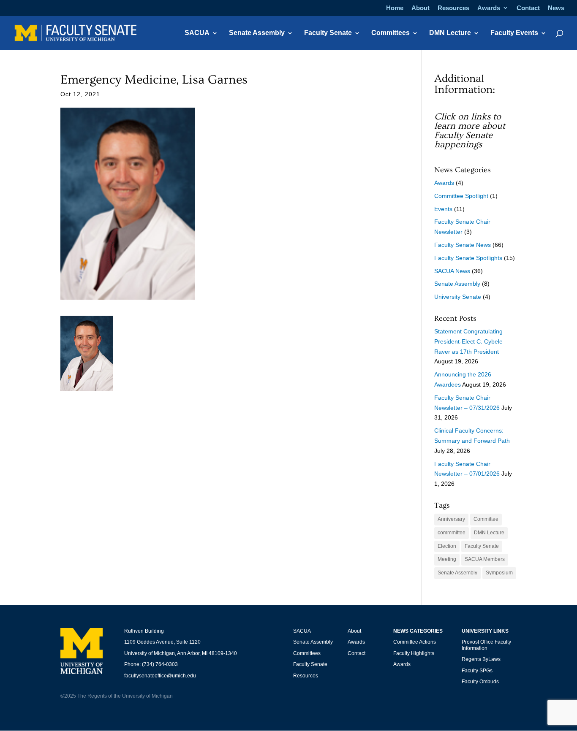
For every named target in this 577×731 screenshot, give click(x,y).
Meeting (447, 559)
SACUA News (452, 271)
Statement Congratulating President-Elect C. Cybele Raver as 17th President (468, 341)
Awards (488, 8)
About (420, 8)
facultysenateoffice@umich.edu (160, 676)
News (556, 8)
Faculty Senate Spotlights (468, 257)
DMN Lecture (450, 33)
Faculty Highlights (413, 653)
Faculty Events (514, 33)
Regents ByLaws (481, 659)
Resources (453, 8)
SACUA (197, 33)
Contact (528, 8)
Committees (390, 33)
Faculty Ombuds (480, 682)
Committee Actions (414, 642)
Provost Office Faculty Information (486, 645)
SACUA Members (485, 559)
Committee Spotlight (461, 195)
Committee (486, 519)
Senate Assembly (257, 33)
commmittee (451, 533)
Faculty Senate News (462, 244)
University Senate (457, 296)
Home (394, 8)
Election (447, 546)
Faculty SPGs (477, 671)
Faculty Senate (328, 33)
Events (443, 209)
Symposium (499, 573)
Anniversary (451, 519)
